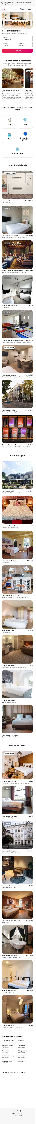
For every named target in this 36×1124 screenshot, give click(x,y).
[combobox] (17, 39)
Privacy (15, 1115)
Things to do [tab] (20, 1040)
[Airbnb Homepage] (3, 9)
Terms (20, 1115)
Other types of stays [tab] (8, 1040)
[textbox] (9, 45)
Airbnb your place (26, 9)
